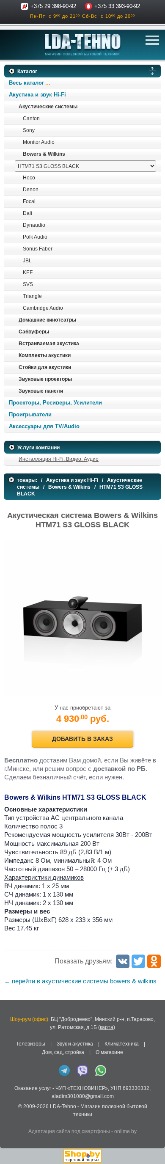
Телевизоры (30, 1044)
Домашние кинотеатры (47, 320)
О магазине (109, 1052)
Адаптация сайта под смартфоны (69, 1131)
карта (106, 1027)
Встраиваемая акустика (49, 344)
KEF (28, 272)
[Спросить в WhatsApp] (100, 1070)
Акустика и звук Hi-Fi (37, 94)
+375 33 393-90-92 (117, 6)
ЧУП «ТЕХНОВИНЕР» (81, 1088)
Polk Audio (35, 237)
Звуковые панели (41, 391)
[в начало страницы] (152, 1147)
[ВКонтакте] (122, 961)
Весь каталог (26, 83)
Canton (31, 118)
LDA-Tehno (63, 1106)
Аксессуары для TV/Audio (44, 426)
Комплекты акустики (45, 355)
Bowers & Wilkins (44, 154)
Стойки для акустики (45, 367)
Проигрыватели (30, 414)
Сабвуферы (34, 332)
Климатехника (121, 1044)
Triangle (32, 296)
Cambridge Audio (43, 308)
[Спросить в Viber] (82, 1070)
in (11, 1121)
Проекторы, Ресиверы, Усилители (55, 402)
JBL (27, 261)
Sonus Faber (37, 249)
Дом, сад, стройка (63, 1052)
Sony (29, 130)
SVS (28, 284)
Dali (27, 213)
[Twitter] (138, 961)
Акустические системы (48, 107)
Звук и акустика (75, 1044)
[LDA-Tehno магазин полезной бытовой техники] (83, 44)
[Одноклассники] (154, 961)
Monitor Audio (39, 142)
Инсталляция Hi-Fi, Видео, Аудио (59, 459)
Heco (29, 178)
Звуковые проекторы (45, 379)
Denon (30, 190)
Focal (29, 201)
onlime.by (125, 1131)
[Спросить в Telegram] (64, 1070)
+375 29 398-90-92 (53, 6)
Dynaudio (34, 225)
